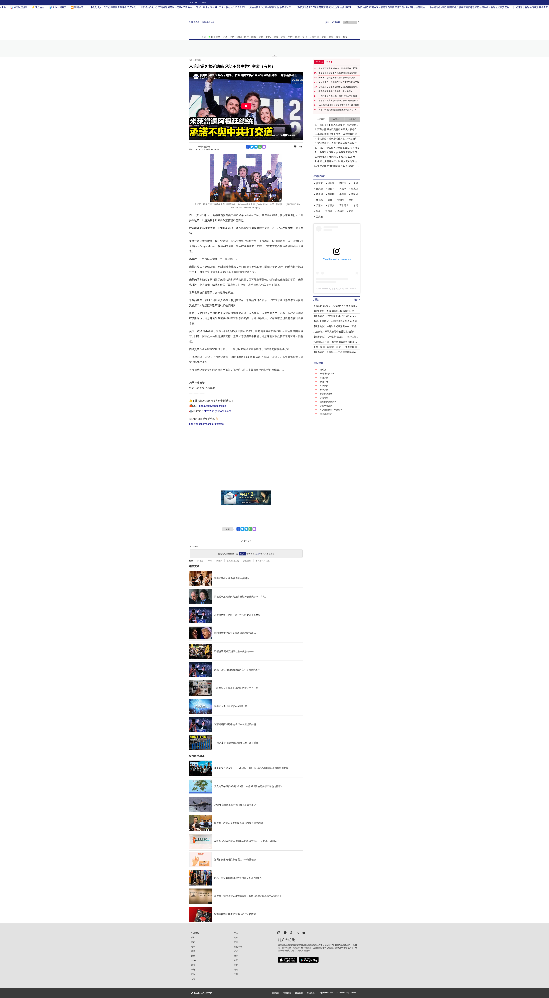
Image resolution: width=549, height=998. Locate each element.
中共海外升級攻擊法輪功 (331, 409)
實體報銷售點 (208, 22)
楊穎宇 (342, 194)
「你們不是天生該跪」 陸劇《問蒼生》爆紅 (338, 96)
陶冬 (318, 211)
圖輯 (236, 969)
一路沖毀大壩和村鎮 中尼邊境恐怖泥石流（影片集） (338, 152)
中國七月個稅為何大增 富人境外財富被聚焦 (338, 161)
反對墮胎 (247, 560)
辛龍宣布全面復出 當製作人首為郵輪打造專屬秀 (339, 87)
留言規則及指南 (194, 546)
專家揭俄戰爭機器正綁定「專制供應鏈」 (337, 91)
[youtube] (304, 932)
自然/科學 (314, 37)
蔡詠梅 (354, 194)
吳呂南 (342, 188)
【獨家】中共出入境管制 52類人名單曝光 (338, 148)
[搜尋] (358, 22)
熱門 (232, 37)
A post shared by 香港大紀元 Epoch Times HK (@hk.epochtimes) (345, 289)
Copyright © (324, 993)
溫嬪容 (328, 211)
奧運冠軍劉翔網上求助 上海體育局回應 (337, 134)
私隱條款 (311, 993)
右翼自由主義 (233, 560)
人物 (193, 979)
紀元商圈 (336, 22)
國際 (253, 37)
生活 (290, 37)
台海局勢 (324, 377)
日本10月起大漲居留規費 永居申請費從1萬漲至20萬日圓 (339, 109)
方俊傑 (354, 183)
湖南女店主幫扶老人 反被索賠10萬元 (336, 157)
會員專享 (215, 37)
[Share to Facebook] (248, 147)
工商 (236, 974)
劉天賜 (342, 183)
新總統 (219, 560)
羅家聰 (354, 188)
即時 (225, 37)
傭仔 (330, 200)
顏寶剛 (331, 194)
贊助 (327, 22)
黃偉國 (319, 194)
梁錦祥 (331, 188)
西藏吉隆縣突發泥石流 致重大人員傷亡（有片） (337, 129)
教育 (338, 37)
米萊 (210, 560)
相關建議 (275, 993)
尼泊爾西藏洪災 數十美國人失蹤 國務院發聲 (338, 100)
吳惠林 (319, 205)
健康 (297, 37)
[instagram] (279, 932)
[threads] (291, 932)
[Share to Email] (264, 147)
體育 (331, 37)
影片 (193, 937)
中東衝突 (324, 385)
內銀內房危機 (326, 393)
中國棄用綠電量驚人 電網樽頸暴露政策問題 (338, 73)
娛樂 (345, 37)
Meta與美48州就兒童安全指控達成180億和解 (339, 105)
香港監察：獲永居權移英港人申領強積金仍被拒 (338, 138)
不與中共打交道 (263, 560)
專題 (193, 969)
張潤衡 (340, 200)
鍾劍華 (331, 183)
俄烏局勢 (324, 389)
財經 (260, 37)
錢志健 (319, 188)
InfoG (268, 37)
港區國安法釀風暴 (328, 401)
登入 (242, 553)
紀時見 (323, 369)
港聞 (239, 37)
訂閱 (258, 553)
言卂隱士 (344, 205)
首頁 (203, 37)
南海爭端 (324, 381)
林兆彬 (319, 200)
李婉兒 (331, 205)
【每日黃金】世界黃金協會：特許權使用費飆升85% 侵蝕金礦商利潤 (338, 125)
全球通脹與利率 (327, 373)
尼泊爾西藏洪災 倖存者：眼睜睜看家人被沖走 (339, 68)
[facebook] (285, 932)
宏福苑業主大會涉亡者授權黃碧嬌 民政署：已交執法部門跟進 (337, 143)
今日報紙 (195, 933)
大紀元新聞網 (195, 60)
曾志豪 (319, 183)
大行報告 (324, 397)
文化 (304, 37)
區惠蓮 (319, 216)
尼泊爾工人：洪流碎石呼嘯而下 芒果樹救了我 (339, 82)
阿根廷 (200, 560)
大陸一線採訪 (326, 405)
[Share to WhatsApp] (260, 147)
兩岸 (246, 37)
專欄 (276, 37)
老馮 (355, 205)
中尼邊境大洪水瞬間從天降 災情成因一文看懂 (338, 166)
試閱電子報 (194, 22)
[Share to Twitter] (252, 147)
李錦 (351, 200)
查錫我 (340, 211)
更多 (351, 211)
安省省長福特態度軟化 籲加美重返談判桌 (337, 77)
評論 (283, 37)
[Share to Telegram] (256, 147)
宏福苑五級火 (326, 413)
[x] (298, 932)
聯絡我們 (287, 993)
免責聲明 (299, 993)
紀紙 (324, 37)
